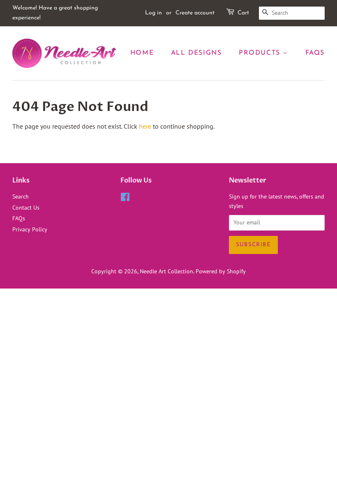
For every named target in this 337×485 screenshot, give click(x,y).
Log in (153, 13)
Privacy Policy (29, 229)
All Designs (196, 53)
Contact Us (25, 207)
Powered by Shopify (221, 271)
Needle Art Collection (166, 271)
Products (261, 53)
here (145, 126)
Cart (243, 13)
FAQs (315, 53)
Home (142, 53)
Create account (195, 13)
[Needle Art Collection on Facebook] (125, 198)
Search (20, 196)
